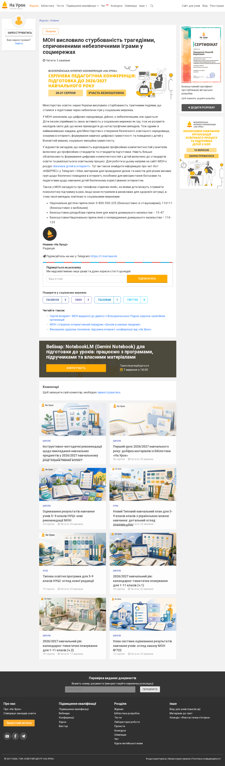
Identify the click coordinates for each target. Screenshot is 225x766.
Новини (51, 31)
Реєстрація (217, 5)
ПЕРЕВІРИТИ (150, 689)
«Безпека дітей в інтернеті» (71, 166)
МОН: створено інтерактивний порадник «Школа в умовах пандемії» (95, 324)
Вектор (63, 726)
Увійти (19, 43)
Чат (104, 5)
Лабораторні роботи (127, 722)
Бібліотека (47, 5)
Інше (142, 5)
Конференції (66, 717)
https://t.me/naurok (104, 256)
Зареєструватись (20, 32)
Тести (60, 5)
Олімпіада (131, 5)
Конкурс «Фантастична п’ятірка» (190, 717)
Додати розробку (202, 107)
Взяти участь (76, 368)
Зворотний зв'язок (19, 723)
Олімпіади (120, 734)
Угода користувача (156, 758)
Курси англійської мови (128, 743)
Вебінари (64, 713)
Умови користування (179, 758)
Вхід (205, 5)
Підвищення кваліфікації (81, 5)
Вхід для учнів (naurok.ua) (185, 709)
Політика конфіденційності (206, 758)
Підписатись (147, 278)
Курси (62, 722)
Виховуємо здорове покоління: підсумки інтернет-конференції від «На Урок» (100, 329)
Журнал (34, 5)
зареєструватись (108, 392)
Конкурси (116, 5)
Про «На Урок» (12, 709)
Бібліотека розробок (127, 713)
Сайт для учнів (191, 5)
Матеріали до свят (181, 713)
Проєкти (119, 726)
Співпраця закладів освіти (20, 713)
